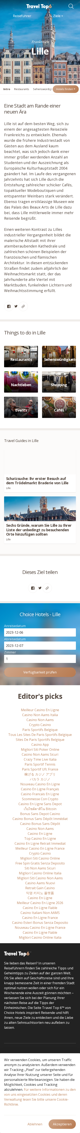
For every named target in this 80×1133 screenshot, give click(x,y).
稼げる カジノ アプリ (40, 774)
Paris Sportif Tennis (40, 764)
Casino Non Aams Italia (40, 715)
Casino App (40, 744)
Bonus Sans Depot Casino (40, 814)
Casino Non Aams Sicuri (40, 754)
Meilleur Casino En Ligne (40, 710)
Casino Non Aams (40, 720)
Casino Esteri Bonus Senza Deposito (40, 922)
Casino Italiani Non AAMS (40, 912)
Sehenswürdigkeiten (46, 89)
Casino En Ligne (40, 833)
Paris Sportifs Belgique (40, 729)
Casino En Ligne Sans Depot (40, 804)
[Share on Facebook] (9, 306)
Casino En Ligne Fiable (40, 907)
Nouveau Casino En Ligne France (40, 927)
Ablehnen (34, 1124)
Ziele (57, 16)
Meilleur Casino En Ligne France (40, 848)
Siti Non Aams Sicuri (40, 868)
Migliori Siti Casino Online (40, 858)
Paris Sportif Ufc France (40, 769)
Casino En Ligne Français (40, 789)
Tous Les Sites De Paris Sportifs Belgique (40, 734)
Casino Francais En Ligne (40, 794)
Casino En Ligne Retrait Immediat (40, 843)
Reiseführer (22, 16)
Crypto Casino (40, 724)
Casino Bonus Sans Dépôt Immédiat (40, 818)
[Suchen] (72, 6)
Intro (6, 89)
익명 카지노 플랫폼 (40, 893)
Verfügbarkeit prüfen (40, 672)
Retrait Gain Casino (40, 888)
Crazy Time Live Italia (40, 759)
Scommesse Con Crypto (40, 799)
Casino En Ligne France (40, 917)
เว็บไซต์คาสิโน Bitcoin (40, 809)
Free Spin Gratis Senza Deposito (40, 863)
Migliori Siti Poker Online (40, 749)
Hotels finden (65, 89)
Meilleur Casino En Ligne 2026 (40, 903)
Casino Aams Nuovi (40, 883)
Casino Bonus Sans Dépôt (40, 823)
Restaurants (21, 89)
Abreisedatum (15, 639)
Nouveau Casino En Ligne (40, 784)
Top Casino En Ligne (40, 838)
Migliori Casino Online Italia (40, 873)
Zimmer (10, 652)
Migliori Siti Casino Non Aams (40, 878)
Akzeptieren (62, 1124)
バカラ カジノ (40, 779)
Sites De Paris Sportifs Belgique (40, 739)
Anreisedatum (15, 626)
